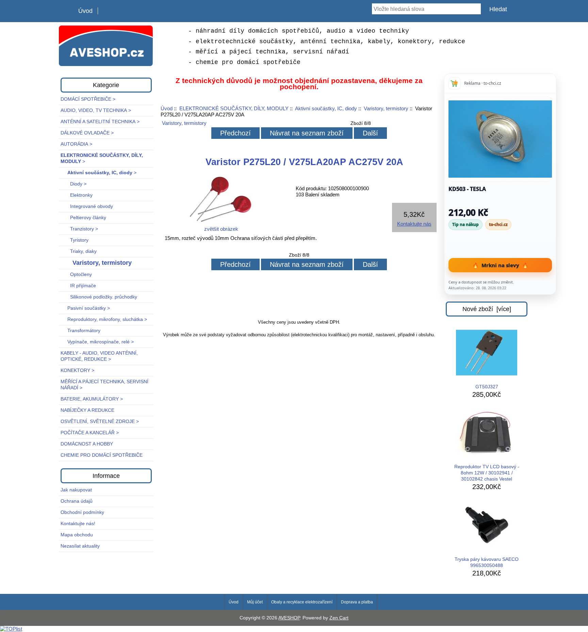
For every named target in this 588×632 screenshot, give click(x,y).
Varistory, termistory (386, 108)
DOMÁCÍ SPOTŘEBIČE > (88, 99)
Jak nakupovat (76, 489)
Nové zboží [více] (486, 309)
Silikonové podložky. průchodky (99, 296)
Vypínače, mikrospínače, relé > (97, 341)
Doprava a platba (357, 602)
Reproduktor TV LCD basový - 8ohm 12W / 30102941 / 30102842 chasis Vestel (486, 473)
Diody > (73, 184)
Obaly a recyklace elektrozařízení (301, 602)
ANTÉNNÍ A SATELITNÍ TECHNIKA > (100, 121)
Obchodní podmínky (82, 512)
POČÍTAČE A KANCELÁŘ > (90, 432)
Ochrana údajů (77, 501)
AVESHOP (289, 617)
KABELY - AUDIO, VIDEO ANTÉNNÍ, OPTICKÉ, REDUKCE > (99, 356)
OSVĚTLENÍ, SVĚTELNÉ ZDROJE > (100, 421)
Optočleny (76, 274)
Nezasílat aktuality (80, 546)
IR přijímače (78, 285)
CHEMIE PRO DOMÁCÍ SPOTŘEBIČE (102, 455)
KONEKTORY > (77, 370)
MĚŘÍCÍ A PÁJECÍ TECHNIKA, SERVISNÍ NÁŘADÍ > (104, 384)
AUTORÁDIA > (76, 144)
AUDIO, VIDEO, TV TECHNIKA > (96, 110)
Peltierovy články (83, 217)
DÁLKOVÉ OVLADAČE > (87, 132)
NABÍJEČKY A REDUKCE (87, 410)
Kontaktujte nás (414, 224)
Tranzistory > (79, 228)
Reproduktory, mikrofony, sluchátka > (104, 319)
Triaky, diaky (79, 251)
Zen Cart (338, 617)
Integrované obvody (87, 206)
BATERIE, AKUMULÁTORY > (92, 399)
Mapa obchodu (77, 534)
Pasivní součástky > (85, 308)
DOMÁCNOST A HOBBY (87, 444)
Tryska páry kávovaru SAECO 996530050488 (487, 562)
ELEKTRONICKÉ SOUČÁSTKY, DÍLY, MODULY (234, 108)
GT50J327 (486, 386)
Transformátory (80, 330)
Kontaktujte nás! (78, 523)
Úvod (85, 10)
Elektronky (77, 195)
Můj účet (255, 602)
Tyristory (74, 240)
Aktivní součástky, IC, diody (326, 108)
